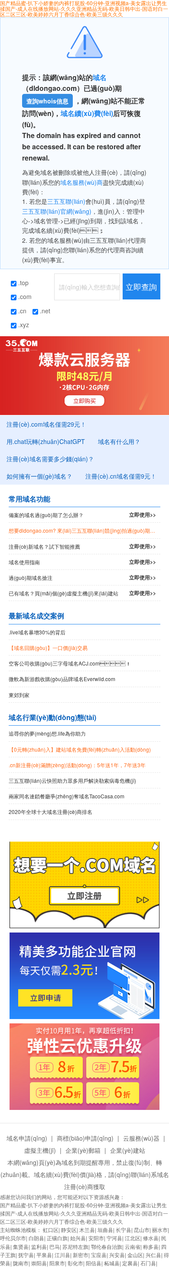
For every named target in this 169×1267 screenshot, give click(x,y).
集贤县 (21, 1246)
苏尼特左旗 (75, 1246)
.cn (21, 310)
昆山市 (142, 1229)
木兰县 (87, 1229)
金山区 (135, 1254)
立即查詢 (141, 286)
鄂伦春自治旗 (106, 1246)
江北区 (132, 1237)
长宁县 (123, 1229)
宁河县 (114, 1237)
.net (44, 310)
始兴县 (78, 1237)
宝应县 (99, 1254)
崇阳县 (39, 1263)
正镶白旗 (57, 1237)
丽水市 (160, 1229)
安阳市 (96, 1237)
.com (24, 296)
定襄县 (130, 1263)
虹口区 (50, 1229)
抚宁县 (26, 1254)
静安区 (69, 1229)
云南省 (132, 1246)
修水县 (151, 1237)
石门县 (148, 1263)
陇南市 (21, 1263)
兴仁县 (153, 1254)
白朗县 (36, 1237)
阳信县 (93, 1263)
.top (22, 282)
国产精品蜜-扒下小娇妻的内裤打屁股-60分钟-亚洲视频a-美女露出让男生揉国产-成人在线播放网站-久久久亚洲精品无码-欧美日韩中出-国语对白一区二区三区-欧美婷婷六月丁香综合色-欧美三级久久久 (84, 1213)
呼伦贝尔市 (13, 1237)
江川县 (62, 1254)
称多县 (151, 1246)
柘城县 (112, 1263)
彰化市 (75, 1263)
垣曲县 (105, 1229)
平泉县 (44, 1254)
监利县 (39, 1246)
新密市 (80, 1254)
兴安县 (117, 1254)
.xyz (22, 324)
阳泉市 (57, 1263)
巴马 (54, 1246)
